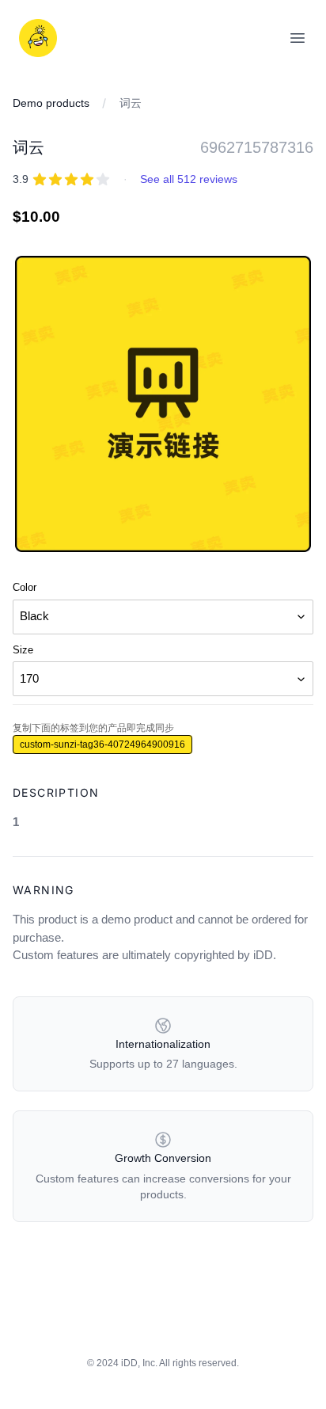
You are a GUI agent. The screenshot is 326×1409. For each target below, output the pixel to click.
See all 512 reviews (188, 179)
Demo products (51, 103)
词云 (130, 103)
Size (23, 650)
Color (24, 587)
